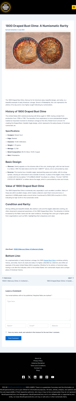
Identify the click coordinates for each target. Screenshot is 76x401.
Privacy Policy (38, 361)
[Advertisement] (38, 84)
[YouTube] (52, 377)
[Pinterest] (46, 377)
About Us (38, 358)
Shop (38, 370)
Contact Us (38, 368)
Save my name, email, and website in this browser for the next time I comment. (34, 332)
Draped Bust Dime (50, 260)
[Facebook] (23, 377)
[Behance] (29, 377)
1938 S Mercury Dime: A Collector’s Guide (28, 249)
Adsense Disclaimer (38, 363)
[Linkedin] (35, 377)
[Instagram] (40, 377)
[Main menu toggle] (74, 7)
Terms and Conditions (38, 366)
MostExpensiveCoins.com (16, 387)
